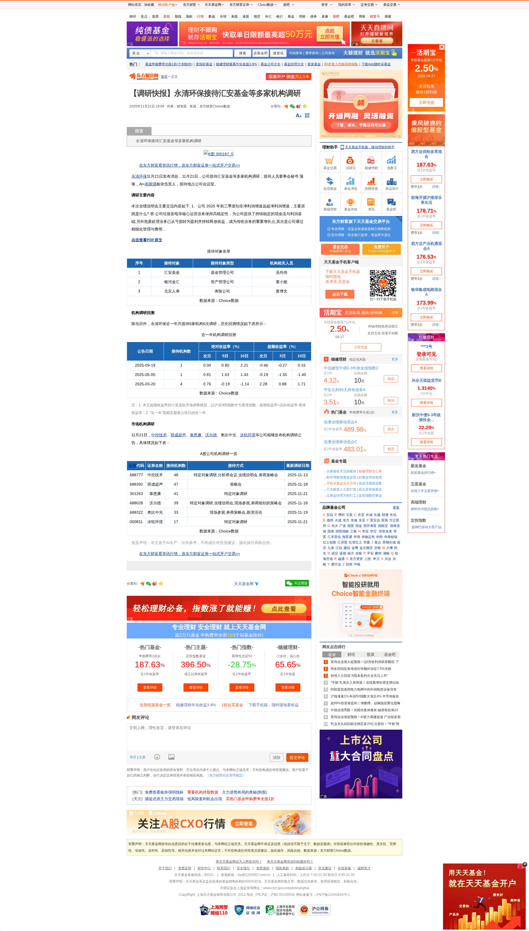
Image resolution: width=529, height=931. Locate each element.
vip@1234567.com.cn (253, 875)
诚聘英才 (364, 868)
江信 (339, 548)
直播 (325, 16)
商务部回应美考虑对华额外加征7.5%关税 (361, 669)
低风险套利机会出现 (204, 799)
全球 (223, 16)
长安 (361, 515)
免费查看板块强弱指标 (164, 792)
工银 (353, 531)
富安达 (375, 520)
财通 (385, 515)
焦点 (144, 16)
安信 (329, 515)
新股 (166, 16)
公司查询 (328, 53)
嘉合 (377, 542)
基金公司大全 (270, 64)
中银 (357, 564)
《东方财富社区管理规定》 (226, 775)
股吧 (336, 16)
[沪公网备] (315, 910)
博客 (362, 16)
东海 (354, 520)
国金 (358, 526)
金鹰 (355, 548)
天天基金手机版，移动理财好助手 (370, 147)
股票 (155, 16)
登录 (133, 757)
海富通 (347, 537)
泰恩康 (195, 435)
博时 (341, 515)
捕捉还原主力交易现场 (164, 799)
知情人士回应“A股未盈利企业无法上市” (359, 676)
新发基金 (314, 64)
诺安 (334, 553)
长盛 (377, 515)
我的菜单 (344, 5)
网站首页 (134, 5)
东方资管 (356, 559)
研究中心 (204, 868)
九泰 (331, 548)
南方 (350, 553)
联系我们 (223, 868)
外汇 (268, 16)
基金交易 (389, 5)
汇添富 (342, 542)
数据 (212, 16)
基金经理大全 (294, 64)
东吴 (362, 520)
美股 (234, 16)
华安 (365, 531)
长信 (393, 515)
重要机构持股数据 (202, 792)
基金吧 (349, 16)
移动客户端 (166, 5)
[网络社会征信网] (247, 910)
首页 (164, 77)
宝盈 (349, 515)
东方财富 (189, 5)
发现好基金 (204, 64)
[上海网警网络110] (214, 910)
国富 (350, 526)
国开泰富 (370, 526)
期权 (189, 16)
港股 (245, 16)
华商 (379, 537)
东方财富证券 (239, 5)
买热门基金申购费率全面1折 (250, 799)
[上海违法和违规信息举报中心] (280, 910)
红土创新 (329, 542)
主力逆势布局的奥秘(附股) (244, 792)
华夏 (366, 542)
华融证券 (368, 537)
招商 (349, 564)
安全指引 (243, 868)
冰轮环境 (247, 435)
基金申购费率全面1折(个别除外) (168, 64)
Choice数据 (266, 5)
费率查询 (312, 53)
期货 (257, 16)
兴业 (388, 559)
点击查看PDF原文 (146, 240)
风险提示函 (303, 868)
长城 (369, 515)
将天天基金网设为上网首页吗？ (239, 862)
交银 (377, 548)
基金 (291, 16)
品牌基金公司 (334, 507)
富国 (384, 520)
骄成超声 (178, 435)
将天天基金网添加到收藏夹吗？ (290, 862)
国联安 (383, 526)
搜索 (388, 16)
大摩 (389, 548)
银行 (279, 16)
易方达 (336, 564)
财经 (132, 16)
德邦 (330, 520)
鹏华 (378, 553)
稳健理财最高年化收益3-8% (236, 64)
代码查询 (295, 53)
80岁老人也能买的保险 (341, 64)
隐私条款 (282, 868)
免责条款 (262, 868)
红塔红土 (355, 542)
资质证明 (184, 868)
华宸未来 (385, 531)
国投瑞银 (342, 531)
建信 (347, 548)
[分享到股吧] (286, 106)
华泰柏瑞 (390, 537)
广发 (342, 526)
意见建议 (324, 868)
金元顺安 (366, 548)
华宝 (373, 531)
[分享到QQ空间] (304, 106)
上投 (367, 559)
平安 (370, 553)
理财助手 (330, 147)
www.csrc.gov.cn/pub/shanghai (286, 888)
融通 (341, 559)
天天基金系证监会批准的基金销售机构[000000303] (223, 881)
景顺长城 (389, 542)
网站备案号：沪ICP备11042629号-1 (323, 895)
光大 (334, 526)
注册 (141, 757)
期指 (178, 16)
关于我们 (165, 868)
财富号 (375, 16)
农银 (358, 553)
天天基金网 (243, 583)
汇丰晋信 (334, 537)
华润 (356, 537)
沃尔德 (211, 435)
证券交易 (367, 5)
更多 (396, 507)
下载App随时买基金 (376, 64)
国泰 (331, 531)
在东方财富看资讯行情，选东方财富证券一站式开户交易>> (189, 165)
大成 (338, 520)
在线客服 (344, 868)
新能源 (150, 184)
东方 (346, 520)
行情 (200, 16)
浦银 (386, 553)
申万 (376, 559)
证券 (132, 465)
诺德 (342, 553)
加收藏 (149, 5)
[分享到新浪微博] (298, 106)
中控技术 (159, 435)
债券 (313, 16)
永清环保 (139, 176)
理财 (302, 16)
